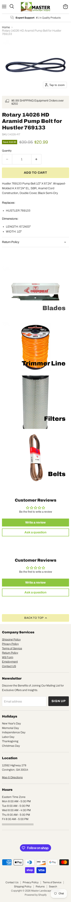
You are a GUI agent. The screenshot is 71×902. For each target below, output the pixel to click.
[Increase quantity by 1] (36, 159)
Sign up (58, 701)
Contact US (9, 666)
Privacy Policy (10, 643)
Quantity (7, 150)
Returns (40, 886)
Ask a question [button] (35, 532)
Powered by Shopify (36, 895)
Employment (10, 661)
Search (53, 886)
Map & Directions (12, 777)
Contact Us (12, 882)
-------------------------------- (18, 823)
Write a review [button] (35, 522)
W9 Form (7, 657)
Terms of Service (12, 648)
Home (6, 27)
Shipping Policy (11, 639)
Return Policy (10, 652)
